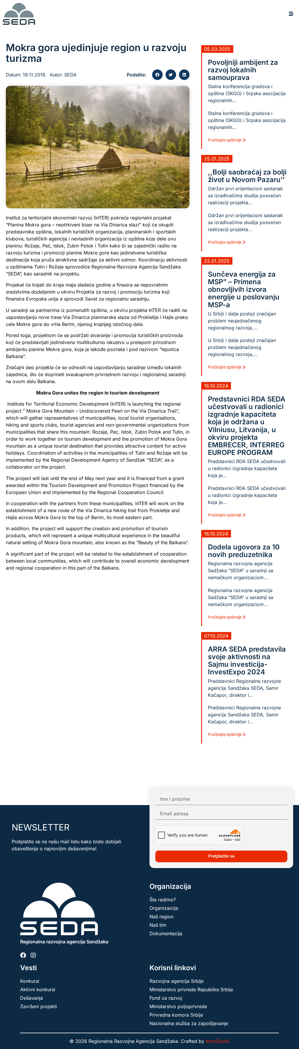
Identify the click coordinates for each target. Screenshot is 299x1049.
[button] (291, 14)
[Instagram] (33, 955)
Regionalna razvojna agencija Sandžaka (64, 942)
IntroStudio (218, 1041)
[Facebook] (23, 955)
